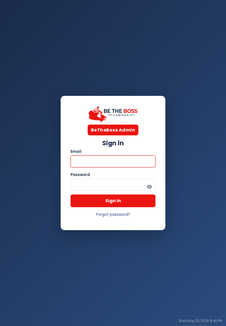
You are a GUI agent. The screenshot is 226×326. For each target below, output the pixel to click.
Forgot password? (113, 214)
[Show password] (149, 186)
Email (76, 151)
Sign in (113, 201)
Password (80, 174)
